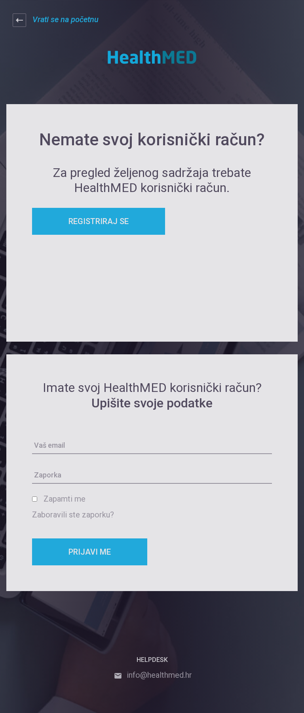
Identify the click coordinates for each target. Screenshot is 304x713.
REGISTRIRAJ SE (98, 221)
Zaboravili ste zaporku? (73, 514)
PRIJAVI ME (89, 552)
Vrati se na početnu (65, 19)
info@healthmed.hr (159, 675)
